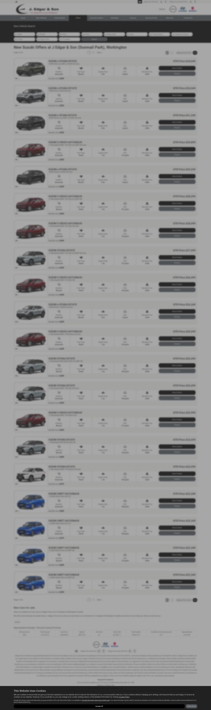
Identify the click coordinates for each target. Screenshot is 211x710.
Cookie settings (191, 706)
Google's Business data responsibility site (96, 700)
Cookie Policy (124, 697)
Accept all (99, 706)
